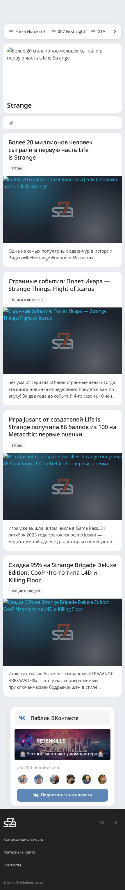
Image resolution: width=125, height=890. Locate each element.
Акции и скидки (26, 590)
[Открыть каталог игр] (112, 31)
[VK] (101, 822)
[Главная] (12, 122)
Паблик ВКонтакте (54, 717)
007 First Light (71, 31)
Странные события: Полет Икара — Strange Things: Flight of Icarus (59, 284)
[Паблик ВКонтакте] (25, 718)
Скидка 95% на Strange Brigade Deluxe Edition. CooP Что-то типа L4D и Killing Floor (62, 572)
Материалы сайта (19, 852)
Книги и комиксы (27, 299)
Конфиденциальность (23, 839)
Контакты (12, 865)
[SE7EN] (9, 822)
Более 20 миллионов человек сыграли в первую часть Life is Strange (50, 150)
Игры (17, 168)
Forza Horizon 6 (30, 31)
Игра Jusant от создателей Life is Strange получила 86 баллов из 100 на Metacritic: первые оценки (62, 427)
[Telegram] (115, 822)
